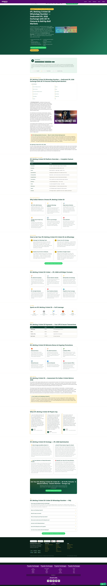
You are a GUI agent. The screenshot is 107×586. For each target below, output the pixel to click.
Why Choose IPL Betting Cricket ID (37, 91)
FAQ (61, 3)
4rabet (74, 572)
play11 (60, 568)
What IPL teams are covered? (36, 513)
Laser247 (85, 1)
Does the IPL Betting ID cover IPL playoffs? (38, 526)
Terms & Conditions (69, 547)
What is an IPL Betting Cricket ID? (37, 510)
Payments (58, 3)
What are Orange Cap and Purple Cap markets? (39, 516)
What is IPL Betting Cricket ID (36, 86)
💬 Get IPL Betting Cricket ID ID (72, 3)
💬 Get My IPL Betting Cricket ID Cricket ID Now (53, 263)
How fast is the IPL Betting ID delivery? (38, 523)
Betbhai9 (103, 1)
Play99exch (94, 1)
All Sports (33, 98)
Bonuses (56, 89)
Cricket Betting (34, 96)
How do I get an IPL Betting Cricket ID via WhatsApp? (40, 503)
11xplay (47, 569)
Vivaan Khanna (37, 59)
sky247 (33, 570)
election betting (46, 568)
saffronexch (60, 569)
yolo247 (33, 568)
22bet (46, 570)
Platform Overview (35, 89)
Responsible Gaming (70, 544)
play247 (74, 568)
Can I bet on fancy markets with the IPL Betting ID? (40, 529)
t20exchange (33, 569)
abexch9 (46, 571)
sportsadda (60, 572)
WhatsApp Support (58, 551)
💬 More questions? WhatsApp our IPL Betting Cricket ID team (53, 533)
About (47, 3)
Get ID (52, 3)
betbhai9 (33, 571)
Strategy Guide (57, 96)
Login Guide (46, 547)
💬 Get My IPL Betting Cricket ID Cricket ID (38, 47)
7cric (74, 570)
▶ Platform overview (34, 50)
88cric (74, 571)
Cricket (55, 3)
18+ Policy (68, 548)
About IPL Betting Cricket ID (49, 544)
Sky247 (99, 1)
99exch (90, 1)
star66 (47, 572)
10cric (74, 569)
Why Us (49, 3)
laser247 (33, 572)
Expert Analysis (57, 91)
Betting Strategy (58, 547)
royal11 (60, 570)
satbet (60, 571)
